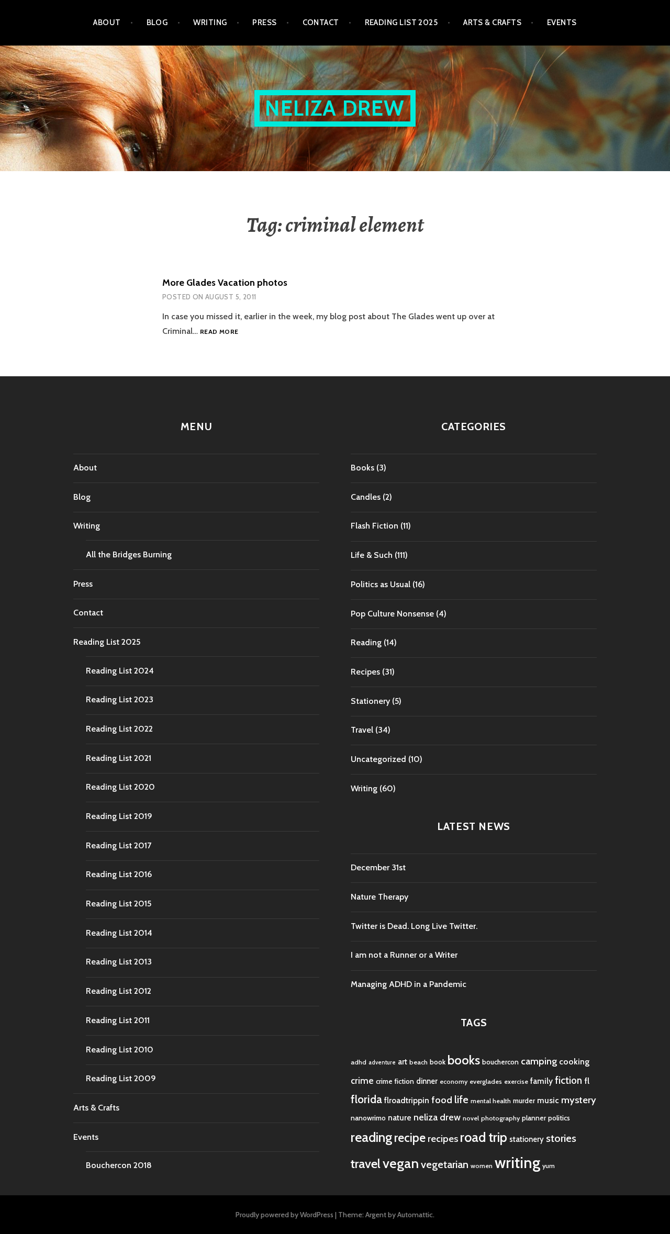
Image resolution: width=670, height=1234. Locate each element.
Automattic (415, 1214)
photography (500, 1118)
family (541, 1081)
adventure (382, 1062)
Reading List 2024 (120, 671)
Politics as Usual (380, 584)
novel (471, 1118)
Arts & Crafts (492, 22)
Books (362, 468)
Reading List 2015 (118, 903)
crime (362, 1080)
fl (586, 1080)
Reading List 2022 (119, 729)
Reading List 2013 (119, 962)
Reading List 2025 (401, 22)
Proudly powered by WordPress (284, 1214)
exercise (516, 1081)
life (461, 1099)
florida (366, 1099)
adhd (358, 1062)
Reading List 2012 (118, 991)
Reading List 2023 (119, 699)
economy (453, 1081)
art (402, 1062)
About (106, 22)
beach (418, 1062)
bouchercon (500, 1062)
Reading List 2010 (119, 1049)
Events (562, 22)
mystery (578, 1100)
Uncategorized (378, 759)
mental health (491, 1101)
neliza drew (437, 1117)
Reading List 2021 (118, 758)
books (464, 1060)
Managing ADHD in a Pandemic (408, 984)
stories (561, 1138)
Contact (321, 22)
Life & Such (372, 555)
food (441, 1100)
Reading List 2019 (119, 816)
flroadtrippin (406, 1100)
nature (399, 1118)
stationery (526, 1139)
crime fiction (395, 1081)
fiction (568, 1080)
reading (371, 1137)
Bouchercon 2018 (119, 1165)
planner (534, 1118)
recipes (443, 1138)
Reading (366, 642)
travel (366, 1163)
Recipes (365, 672)
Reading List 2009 (121, 1078)
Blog (157, 22)
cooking (574, 1061)
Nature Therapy (379, 897)
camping (539, 1061)
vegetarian (444, 1164)
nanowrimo (368, 1118)
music (548, 1100)
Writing (210, 22)
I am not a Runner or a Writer (404, 955)
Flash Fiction (374, 526)
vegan (401, 1163)
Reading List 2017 (118, 845)
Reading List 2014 (119, 933)
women (482, 1166)
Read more (219, 332)
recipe (410, 1137)
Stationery (370, 701)
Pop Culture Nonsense (392, 614)
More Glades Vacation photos (224, 282)
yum (548, 1166)
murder (524, 1100)
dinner (427, 1081)
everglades (486, 1081)
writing (517, 1162)
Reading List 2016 (119, 874)
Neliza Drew (335, 108)
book (437, 1062)
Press (264, 22)
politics (559, 1118)
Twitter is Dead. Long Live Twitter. (414, 926)
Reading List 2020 (120, 787)
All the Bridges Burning (129, 554)
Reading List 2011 (118, 1020)
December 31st (378, 867)
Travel (362, 730)
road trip (483, 1137)
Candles (366, 497)
